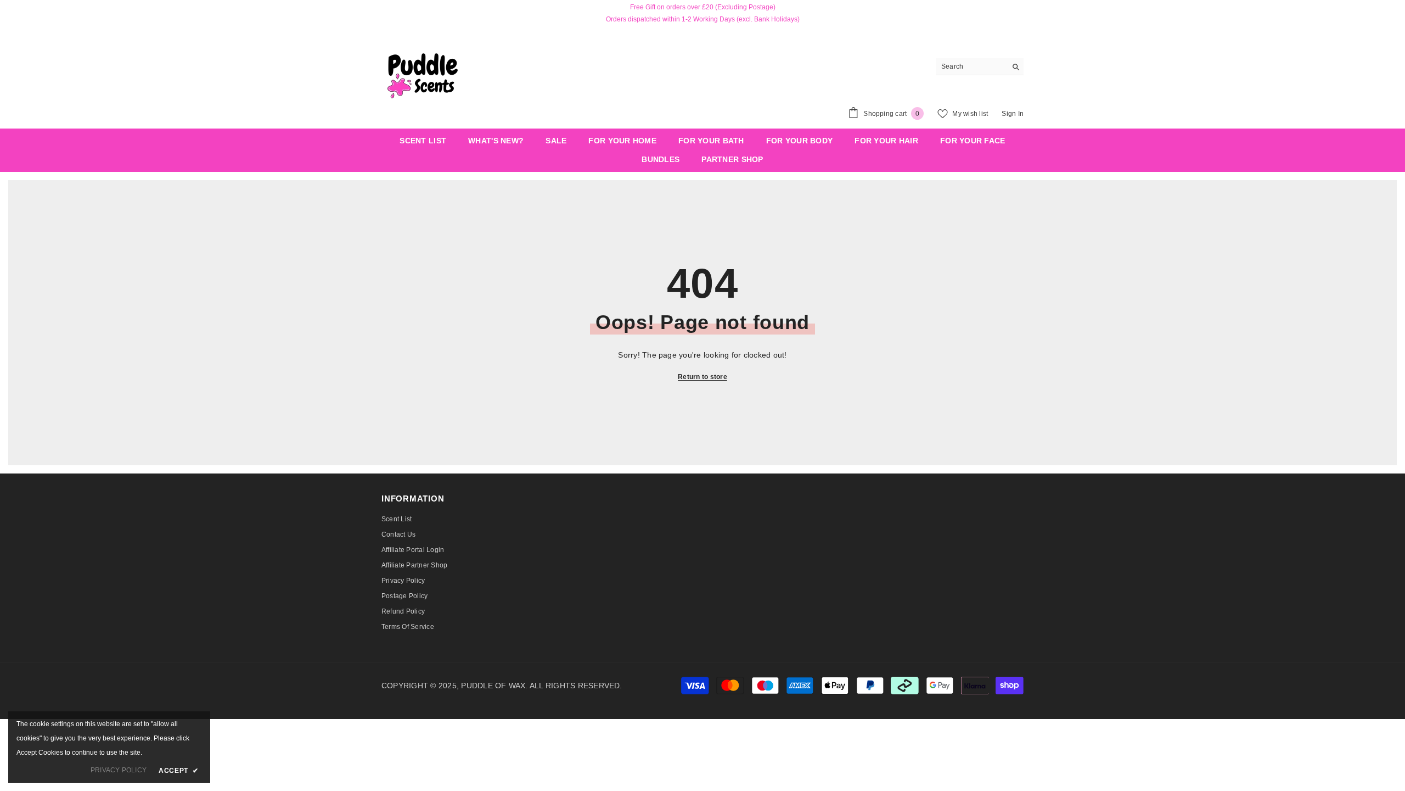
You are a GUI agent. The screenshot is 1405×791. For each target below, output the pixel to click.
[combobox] (971, 66)
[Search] (980, 66)
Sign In (1013, 114)
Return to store (702, 377)
